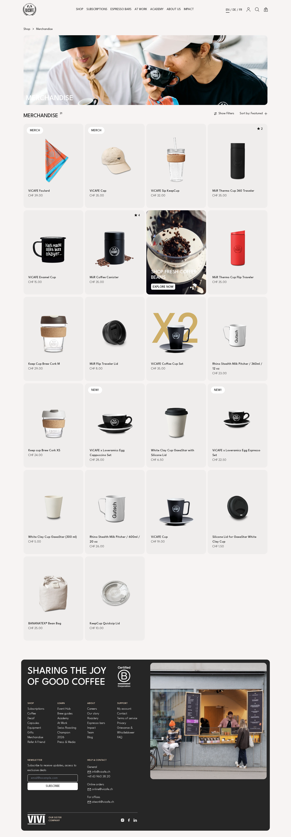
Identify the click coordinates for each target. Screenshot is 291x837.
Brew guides (65, 713)
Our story (93, 713)
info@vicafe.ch (101, 771)
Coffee (32, 713)
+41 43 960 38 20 (98, 776)
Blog (90, 737)
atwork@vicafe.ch (103, 802)
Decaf (31, 718)
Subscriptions (97, 9)
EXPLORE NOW (163, 287)
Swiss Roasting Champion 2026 (66, 733)
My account (124, 708)
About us (174, 9)
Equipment (34, 728)
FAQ (119, 737)
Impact (189, 9)
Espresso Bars (120, 9)
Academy (157, 9)
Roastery (92, 718)
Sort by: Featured (251, 113)
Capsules (33, 723)
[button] (257, 9)
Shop (79, 9)
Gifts (31, 732)
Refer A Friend (36, 742)
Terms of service (127, 718)
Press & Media (66, 742)
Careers (92, 708)
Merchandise (35, 737)
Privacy (121, 723)
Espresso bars (96, 723)
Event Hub (63, 708)
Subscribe (53, 786)
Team (90, 732)
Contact (122, 713)
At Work (141, 9)
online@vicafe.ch (102, 789)
